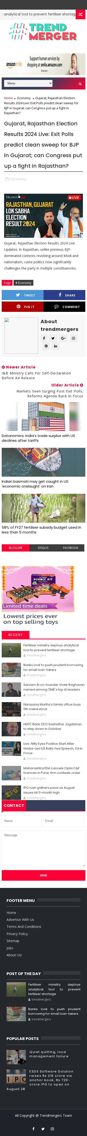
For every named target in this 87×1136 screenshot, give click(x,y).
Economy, (20, 179)
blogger (15, 548)
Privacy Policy (17, 933)
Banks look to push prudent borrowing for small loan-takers (53, 667)
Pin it (29, 307)
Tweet (29, 295)
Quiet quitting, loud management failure (49, 1054)
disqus (43, 548)
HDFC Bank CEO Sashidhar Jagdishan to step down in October (52, 726)
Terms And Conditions (24, 926)
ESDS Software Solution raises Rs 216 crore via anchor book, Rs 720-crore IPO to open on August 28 (40, 1080)
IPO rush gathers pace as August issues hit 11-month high (49, 790)
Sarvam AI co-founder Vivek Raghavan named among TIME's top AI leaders (54, 687)
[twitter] (43, 1128)
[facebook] (33, 1128)
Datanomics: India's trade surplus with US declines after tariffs (38, 438)
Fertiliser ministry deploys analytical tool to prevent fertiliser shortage (51, 647)
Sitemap (13, 940)
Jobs (10, 948)
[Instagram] (39, 3)
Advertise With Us (20, 919)
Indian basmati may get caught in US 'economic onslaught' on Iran (35, 484)
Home (8, 98)
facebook (70, 548)
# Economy (23, 283)
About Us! (14, 955)
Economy (24, 98)
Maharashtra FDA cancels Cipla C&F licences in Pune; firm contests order (51, 770)
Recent (15, 634)
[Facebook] (46, 3)
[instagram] (52, 1128)
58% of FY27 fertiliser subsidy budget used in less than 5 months (41, 530)
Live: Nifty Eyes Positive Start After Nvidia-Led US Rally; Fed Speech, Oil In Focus (52, 748)
